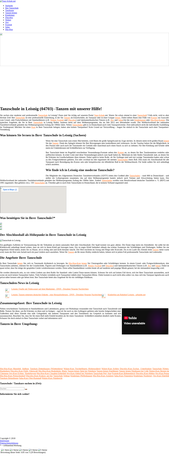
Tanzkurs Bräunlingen (9, 378)
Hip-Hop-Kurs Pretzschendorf (12, 376)
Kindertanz (10, 15)
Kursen (154, 118)
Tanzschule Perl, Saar (102, 373)
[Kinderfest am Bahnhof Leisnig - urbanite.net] (104, 297)
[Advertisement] (81, 85)
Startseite (9, 6)
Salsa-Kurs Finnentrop (123, 376)
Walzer (8, 20)
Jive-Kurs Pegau (162, 373)
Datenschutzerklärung (9, 443)
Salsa (7, 27)
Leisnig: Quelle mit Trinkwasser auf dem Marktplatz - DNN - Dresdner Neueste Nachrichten (50, 289)
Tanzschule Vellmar (61, 376)
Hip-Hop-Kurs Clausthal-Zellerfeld (51, 373)
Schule (102, 115)
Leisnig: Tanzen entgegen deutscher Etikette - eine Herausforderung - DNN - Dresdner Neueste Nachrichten (56, 295)
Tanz (96, 115)
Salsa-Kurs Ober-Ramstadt (30, 378)
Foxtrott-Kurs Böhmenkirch (123, 373)
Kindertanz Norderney (143, 376)
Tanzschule (43, 115)
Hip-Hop (9, 29)
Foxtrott (8, 25)
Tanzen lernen (11, 13)
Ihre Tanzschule (11, 8)
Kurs (33, 127)
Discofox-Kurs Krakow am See (39, 376)
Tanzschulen (77, 125)
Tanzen (67, 118)
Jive (7, 22)
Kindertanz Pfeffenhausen (81, 376)
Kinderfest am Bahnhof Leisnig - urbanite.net (126, 295)
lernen (117, 118)
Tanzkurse (9, 10)
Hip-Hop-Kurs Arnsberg (103, 376)
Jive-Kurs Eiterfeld (161, 376)
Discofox (9, 17)
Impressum (4, 441)
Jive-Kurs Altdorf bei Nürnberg (80, 373)
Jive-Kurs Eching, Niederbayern (22, 373)
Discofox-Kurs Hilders (145, 373)
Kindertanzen (140, 120)
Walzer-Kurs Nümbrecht (52, 378)
